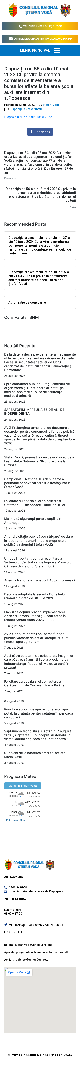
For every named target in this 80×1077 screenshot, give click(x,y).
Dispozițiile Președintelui (26, 109)
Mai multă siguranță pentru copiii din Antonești (32, 521)
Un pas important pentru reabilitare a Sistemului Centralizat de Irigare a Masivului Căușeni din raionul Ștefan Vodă (38, 562)
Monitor (31, 959)
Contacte (42, 959)
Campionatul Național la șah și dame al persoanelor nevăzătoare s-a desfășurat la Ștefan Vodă (37, 483)
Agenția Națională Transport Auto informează (39, 580)
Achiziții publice (15, 959)
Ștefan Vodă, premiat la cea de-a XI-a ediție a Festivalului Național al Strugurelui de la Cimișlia (39, 461)
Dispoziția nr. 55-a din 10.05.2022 (28, 117)
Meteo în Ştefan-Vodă (22, 785)
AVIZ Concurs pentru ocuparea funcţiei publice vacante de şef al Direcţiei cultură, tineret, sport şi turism (37, 638)
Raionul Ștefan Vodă (17, 944)
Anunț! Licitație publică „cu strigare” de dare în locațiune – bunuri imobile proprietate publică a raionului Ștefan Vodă (38, 540)
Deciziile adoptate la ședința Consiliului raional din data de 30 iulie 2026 (35, 596)
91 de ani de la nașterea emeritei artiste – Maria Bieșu (36, 755)
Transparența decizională (51, 952)
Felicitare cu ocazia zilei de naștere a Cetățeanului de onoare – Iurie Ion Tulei (34, 503)
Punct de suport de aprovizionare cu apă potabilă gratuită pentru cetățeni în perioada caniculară (38, 713)
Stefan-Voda (51, 104)
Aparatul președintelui (19, 952)
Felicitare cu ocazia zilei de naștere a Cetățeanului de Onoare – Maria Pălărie (34, 683)
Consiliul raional (42, 944)
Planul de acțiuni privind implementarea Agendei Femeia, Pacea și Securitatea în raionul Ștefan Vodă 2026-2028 (35, 616)
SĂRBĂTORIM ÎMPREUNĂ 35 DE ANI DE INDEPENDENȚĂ (34, 411)
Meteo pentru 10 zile (16, 820)
